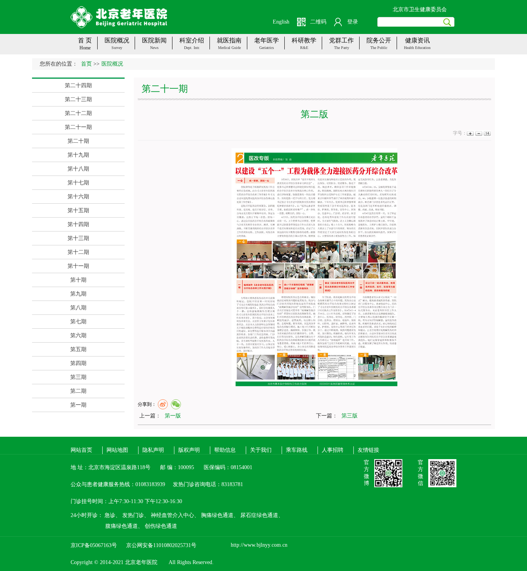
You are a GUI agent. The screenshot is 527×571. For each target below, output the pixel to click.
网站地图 (117, 450)
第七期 (78, 321)
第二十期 (78, 141)
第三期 (78, 377)
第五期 (78, 349)
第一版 (173, 416)
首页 (86, 64)
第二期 (78, 391)
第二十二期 (78, 113)
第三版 (349, 416)
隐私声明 (153, 450)
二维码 (318, 22)
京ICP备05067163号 (94, 545)
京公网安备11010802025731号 (161, 545)
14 (486, 133)
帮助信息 (225, 450)
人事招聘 (332, 450)
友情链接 (368, 450)
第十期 (78, 280)
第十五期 (78, 210)
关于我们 (261, 450)
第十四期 (78, 224)
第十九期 (78, 155)
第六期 (78, 335)
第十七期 (78, 183)
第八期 (78, 308)
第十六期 (78, 196)
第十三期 (78, 238)
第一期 (78, 405)
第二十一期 (78, 127)
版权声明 (189, 450)
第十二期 (78, 252)
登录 (352, 22)
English (281, 22)
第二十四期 (78, 85)
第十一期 (78, 266)
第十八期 (78, 169)
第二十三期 (78, 99)
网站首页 (81, 450)
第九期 (78, 294)
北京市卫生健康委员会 (420, 9)
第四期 (78, 363)
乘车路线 (296, 450)
